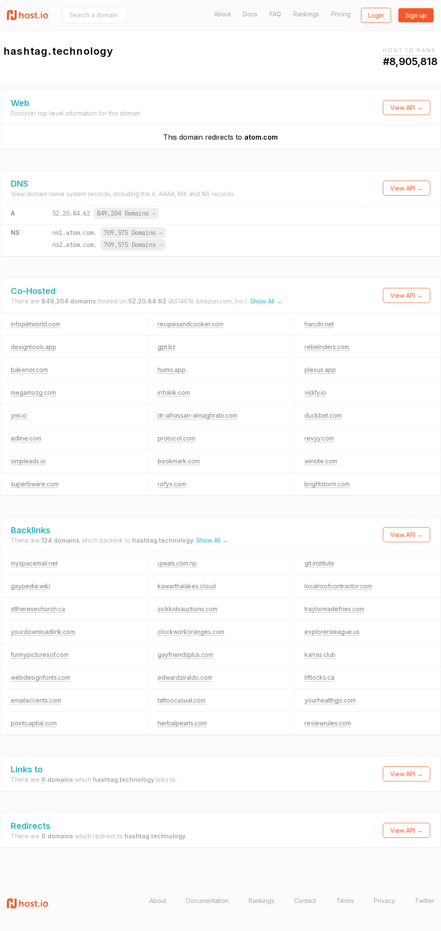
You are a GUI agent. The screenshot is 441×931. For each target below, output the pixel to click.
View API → (406, 107)
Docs (250, 14)
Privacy (384, 900)
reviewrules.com (327, 723)
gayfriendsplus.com (185, 654)
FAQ (275, 14)
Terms (345, 900)
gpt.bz (167, 346)
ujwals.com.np (177, 563)
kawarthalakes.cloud (187, 586)
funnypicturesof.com (39, 654)
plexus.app (320, 369)
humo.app (172, 369)
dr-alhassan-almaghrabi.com (197, 415)
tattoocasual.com (181, 700)
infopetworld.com (35, 324)
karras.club (319, 654)
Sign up (416, 15)
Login (376, 15)
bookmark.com (179, 461)
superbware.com (35, 483)
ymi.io (19, 415)
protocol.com (176, 438)
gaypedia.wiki (30, 586)
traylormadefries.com (334, 608)
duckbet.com (323, 415)
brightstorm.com (327, 483)
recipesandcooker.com (191, 324)
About (222, 14)
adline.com (26, 438)
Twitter (424, 900)
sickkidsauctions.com (187, 608)
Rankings (306, 14)
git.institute (319, 563)
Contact (305, 900)
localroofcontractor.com (338, 586)
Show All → (266, 301)
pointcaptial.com (34, 723)
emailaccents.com (36, 700)
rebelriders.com (326, 346)
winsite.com (320, 461)
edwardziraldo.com (185, 677)
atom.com (261, 137)
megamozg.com (33, 392)
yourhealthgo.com (330, 700)
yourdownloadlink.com (43, 631)
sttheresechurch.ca (38, 608)
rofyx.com (172, 483)
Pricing (341, 14)
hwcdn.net (319, 324)
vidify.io (315, 392)
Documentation (207, 900)
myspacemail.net (34, 563)
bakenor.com (29, 369)
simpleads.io (28, 461)
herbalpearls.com (182, 723)
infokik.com (174, 392)
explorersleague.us (332, 631)
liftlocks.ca (319, 677)
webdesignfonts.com (40, 677)
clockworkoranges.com (191, 631)
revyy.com (319, 438)
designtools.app (33, 346)
